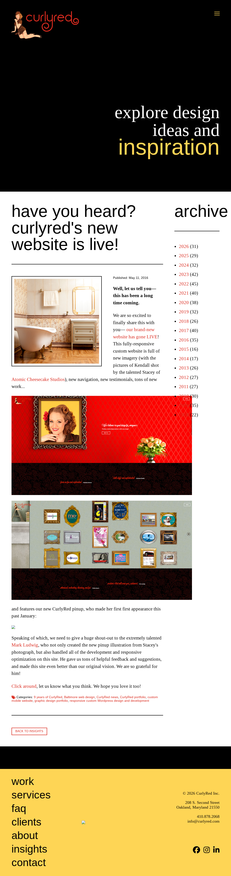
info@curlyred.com (203, 821)
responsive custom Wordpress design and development (109, 700)
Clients (27, 822)
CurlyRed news (107, 697)
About (25, 835)
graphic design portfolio (51, 700)
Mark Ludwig (25, 645)
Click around (24, 686)
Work (23, 781)
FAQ (19, 808)
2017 (184, 330)
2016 (184, 340)
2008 (184, 414)
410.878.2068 (208, 816)
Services (31, 795)
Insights (29, 849)
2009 (184, 405)
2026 (184, 246)
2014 (184, 358)
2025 (184, 255)
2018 (184, 321)
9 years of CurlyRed (48, 697)
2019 (184, 311)
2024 (184, 265)
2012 (184, 377)
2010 (184, 396)
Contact (29, 862)
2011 (184, 386)
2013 (184, 368)
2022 (184, 284)
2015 (184, 349)
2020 (184, 302)
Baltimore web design (79, 697)
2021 (184, 293)
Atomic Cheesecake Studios (38, 379)
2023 (184, 274)
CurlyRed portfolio (133, 697)
